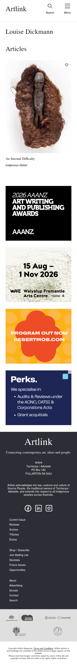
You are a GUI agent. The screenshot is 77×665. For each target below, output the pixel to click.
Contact (14, 595)
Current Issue (17, 519)
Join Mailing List (18, 555)
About (12, 580)
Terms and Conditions (43, 648)
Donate (13, 590)
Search (13, 600)
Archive (13, 529)
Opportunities (17, 570)
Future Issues (17, 565)
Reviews (14, 524)
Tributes (14, 534)
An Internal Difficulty (20, 159)
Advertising (15, 585)
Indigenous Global (16, 165)
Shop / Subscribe (19, 550)
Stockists (14, 560)
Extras (13, 539)
